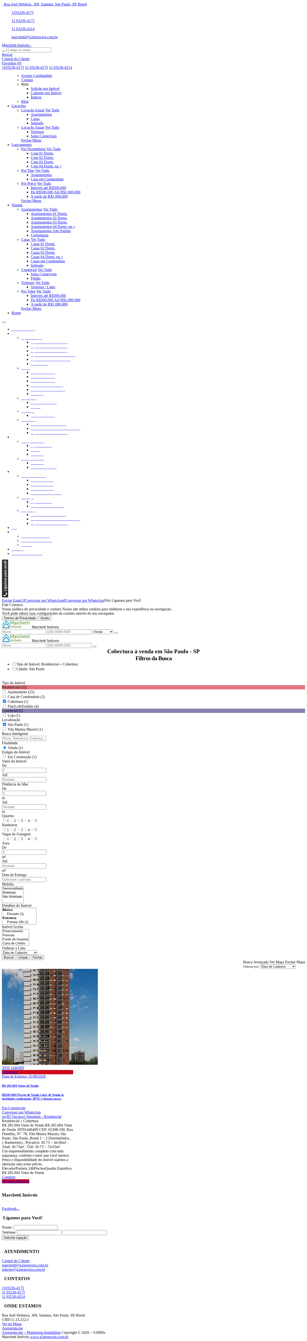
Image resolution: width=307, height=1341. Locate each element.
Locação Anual (32, 110)
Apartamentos (41, 114)
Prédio (36, 278)
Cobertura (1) (18, 701)
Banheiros (9, 825)
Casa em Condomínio (47, 179)
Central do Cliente (16, 1261)
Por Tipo (27, 170)
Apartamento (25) (20, 692)
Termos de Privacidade (20, 618)
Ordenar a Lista (13, 948)
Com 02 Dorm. (42, 158)
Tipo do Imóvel (13, 683)
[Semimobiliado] (13, 889)
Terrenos (37, 132)
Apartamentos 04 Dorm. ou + (53, 227)
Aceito (45, 618)
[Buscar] (4, 51)
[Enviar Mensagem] (94, 646)
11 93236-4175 (23, 21)
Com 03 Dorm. (42, 162)
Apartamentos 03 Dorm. (49, 222)
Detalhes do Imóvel (16, 905)
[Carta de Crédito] (15, 944)
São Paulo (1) (18, 725)
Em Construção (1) (22, 757)
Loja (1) (14, 715)
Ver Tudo (52, 110)
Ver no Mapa (12, 1324)
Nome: (7, 1227)
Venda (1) (15, 748)
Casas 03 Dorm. (43, 252)
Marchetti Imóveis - (16, 45)
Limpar (23, 957)
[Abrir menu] (4, 321)
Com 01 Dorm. (42, 153)
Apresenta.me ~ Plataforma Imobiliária (31, 1332)
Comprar (8, 1177)
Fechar (37, 957)
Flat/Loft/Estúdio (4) (23, 706)
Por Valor (28, 291)
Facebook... (11, 1209)
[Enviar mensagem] (116, 633)
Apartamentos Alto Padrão (51, 231)
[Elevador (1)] (19, 914)
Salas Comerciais (44, 136)
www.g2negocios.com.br (49, 1337)
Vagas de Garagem (16, 834)
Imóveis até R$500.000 (48, 188)
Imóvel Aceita (12, 927)
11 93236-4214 (23, 29)
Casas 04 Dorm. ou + (47, 257)
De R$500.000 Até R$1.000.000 (55, 192)
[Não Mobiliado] (13, 897)
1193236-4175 (23, 13)
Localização (11, 720)
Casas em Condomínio (48, 261)
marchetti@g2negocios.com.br (35, 37)
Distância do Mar (15, 784)
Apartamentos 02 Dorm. (49, 218)
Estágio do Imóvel (16, 752)
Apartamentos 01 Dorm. (49, 214)
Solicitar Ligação (15, 1237)
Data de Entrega (14, 875)
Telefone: (9, 1232)
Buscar (9, 957)
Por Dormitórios (33, 149)
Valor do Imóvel (14, 761)
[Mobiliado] (13, 893)
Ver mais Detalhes (15, 1181)
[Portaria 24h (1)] (19, 922)
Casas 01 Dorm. (43, 244)
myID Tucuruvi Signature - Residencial (31, 1117)
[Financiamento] (15, 931)
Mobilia (8, 884)
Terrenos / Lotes (43, 287)
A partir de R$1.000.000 (49, 196)
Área (5, 843)
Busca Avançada (255, 962)
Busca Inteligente (15, 734)
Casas (35, 119)
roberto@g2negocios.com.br (23, 1269)
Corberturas (39, 235)
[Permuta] (15, 935)
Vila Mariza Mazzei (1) (25, 729)
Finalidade (10, 743)
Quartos (8, 816)
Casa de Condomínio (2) (26, 697)
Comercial (29, 270)
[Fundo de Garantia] (15, 939)
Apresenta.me (12, 1328)
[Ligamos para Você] (5, 596)
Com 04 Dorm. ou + (46, 166)
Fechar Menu (31, 140)
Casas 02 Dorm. (43, 248)
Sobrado (37, 123)
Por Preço (28, 183)
